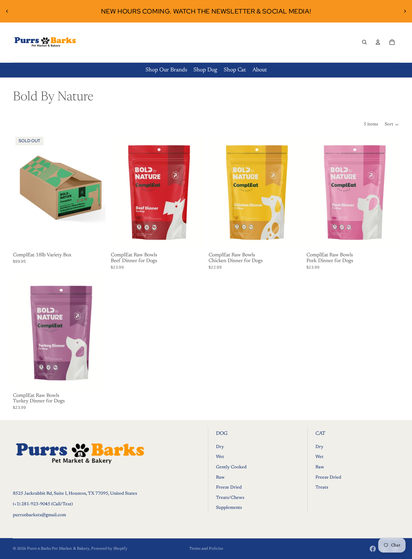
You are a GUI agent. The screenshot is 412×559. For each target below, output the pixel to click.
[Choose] (193, 240)
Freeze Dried (229, 487)
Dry (220, 447)
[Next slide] (405, 11)
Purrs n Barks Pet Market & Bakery (58, 549)
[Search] (364, 42)
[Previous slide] (7, 11)
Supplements (229, 508)
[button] (392, 124)
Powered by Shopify (109, 549)
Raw (220, 477)
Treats (321, 487)
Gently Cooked (231, 467)
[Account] (378, 42)
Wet (220, 457)
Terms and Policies (206, 549)
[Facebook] (373, 549)
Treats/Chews (230, 498)
